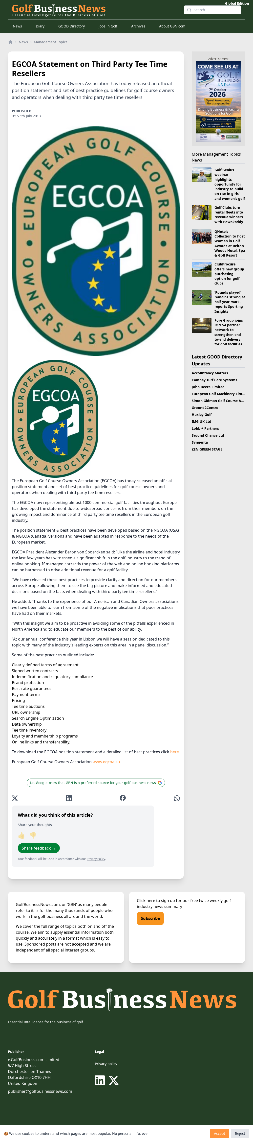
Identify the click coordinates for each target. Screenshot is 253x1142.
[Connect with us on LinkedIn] (101, 1080)
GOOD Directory (71, 26)
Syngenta (200, 442)
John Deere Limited (208, 386)
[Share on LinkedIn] (69, 798)
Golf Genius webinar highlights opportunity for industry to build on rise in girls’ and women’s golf (229, 184)
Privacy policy (106, 1063)
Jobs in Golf (108, 26)
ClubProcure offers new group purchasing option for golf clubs (229, 274)
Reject (240, 1133)
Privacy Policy (96, 859)
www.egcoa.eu (106, 761)
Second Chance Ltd (208, 435)
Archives (138, 26)
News (17, 26)
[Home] (10, 42)
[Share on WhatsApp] (177, 798)
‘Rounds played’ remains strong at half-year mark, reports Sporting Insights (229, 302)
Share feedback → (39, 848)
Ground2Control (205, 407)
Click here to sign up (156, 900)
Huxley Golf (201, 414)
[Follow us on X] (114, 1080)
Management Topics (50, 42)
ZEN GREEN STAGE (207, 449)
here (174, 752)
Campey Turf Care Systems (214, 380)
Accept (219, 1133)
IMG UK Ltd (201, 421)
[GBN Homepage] (94, 10)
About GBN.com (172, 26)
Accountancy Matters (210, 373)
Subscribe (150, 918)
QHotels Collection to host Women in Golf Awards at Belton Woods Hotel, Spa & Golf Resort (229, 243)
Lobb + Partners (205, 428)
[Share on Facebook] (123, 798)
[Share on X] (15, 798)
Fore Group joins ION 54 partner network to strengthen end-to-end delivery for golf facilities (228, 332)
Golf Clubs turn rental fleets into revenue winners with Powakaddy (228, 214)
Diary (40, 26)
